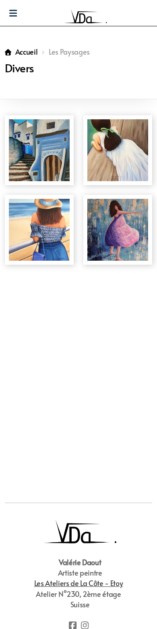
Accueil (26, 52)
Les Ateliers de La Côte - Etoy (78, 583)
